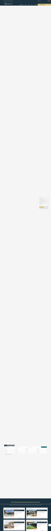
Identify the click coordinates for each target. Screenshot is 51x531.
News (29, 4)
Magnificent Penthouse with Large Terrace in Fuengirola (12, 520)
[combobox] (10, 447)
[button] (5, 445)
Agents (26, 4)
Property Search (21, 4)
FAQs (32, 4)
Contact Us (35, 4)
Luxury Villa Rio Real (30, 508)
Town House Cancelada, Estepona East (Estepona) (34, 520)
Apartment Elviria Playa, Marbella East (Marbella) (11, 508)
